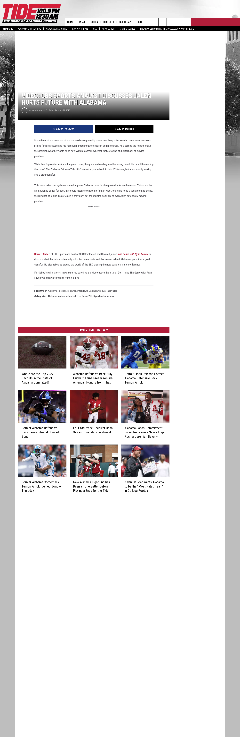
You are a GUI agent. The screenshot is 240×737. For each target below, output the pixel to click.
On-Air (82, 22)
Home (70, 22)
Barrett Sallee (42, 254)
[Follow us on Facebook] (163, 22)
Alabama (52, 296)
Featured (71, 291)
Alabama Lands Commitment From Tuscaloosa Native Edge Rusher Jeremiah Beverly (145, 432)
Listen (94, 22)
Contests (108, 22)
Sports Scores (127, 28)
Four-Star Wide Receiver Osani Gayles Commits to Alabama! (93, 430)
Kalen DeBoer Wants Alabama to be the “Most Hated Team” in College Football (144, 486)
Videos (110, 296)
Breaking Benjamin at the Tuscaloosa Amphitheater (167, 28)
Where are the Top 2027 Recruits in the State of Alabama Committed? (37, 378)
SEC (95, 28)
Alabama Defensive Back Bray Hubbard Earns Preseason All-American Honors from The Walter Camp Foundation (93, 378)
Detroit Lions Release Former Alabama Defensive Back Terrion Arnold (144, 378)
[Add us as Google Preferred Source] (154, 22)
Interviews (82, 291)
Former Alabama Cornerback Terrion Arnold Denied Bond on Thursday (42, 486)
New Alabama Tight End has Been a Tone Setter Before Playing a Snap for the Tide (91, 486)
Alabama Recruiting (56, 28)
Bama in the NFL (80, 28)
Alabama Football (57, 291)
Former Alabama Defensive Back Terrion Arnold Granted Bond (40, 432)
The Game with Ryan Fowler (133, 254)
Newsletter (108, 28)
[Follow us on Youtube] (179, 22)
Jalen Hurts (95, 291)
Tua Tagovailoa (109, 291)
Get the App (125, 22)
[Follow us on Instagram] (171, 22)
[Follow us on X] (187, 22)
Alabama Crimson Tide (29, 28)
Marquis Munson (36, 110)
